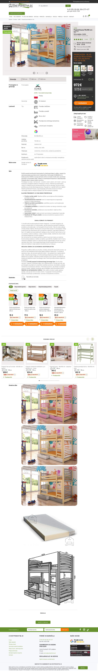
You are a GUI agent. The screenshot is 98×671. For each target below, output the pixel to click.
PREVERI (64, 629)
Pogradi (56, 286)
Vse (11, 286)
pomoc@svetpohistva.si (50, 653)
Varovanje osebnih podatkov (16, 646)
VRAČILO (55, 16)
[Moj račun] (83, 16)
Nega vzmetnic (32, 286)
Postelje (15, 19)
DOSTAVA (36, 16)
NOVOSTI (66, 16)
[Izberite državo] (86, 16)
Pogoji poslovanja (13, 650)
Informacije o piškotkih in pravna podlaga (64, 667)
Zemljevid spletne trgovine (15, 653)
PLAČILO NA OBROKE (27, 16)
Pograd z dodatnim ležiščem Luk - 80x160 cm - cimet (36, 367)
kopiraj (90, 89)
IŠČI (68, 6)
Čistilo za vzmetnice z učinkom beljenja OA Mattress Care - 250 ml (45, 309)
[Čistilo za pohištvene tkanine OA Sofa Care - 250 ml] (15, 299)
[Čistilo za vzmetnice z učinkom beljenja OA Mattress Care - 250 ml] (45, 299)
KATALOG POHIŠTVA (16, 13)
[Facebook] (80, 629)
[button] (34, 73)
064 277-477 (84, 9)
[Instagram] (84, 629)
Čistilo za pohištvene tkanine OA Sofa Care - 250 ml (15, 309)
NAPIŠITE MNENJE (43, 622)
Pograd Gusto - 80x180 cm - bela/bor (60, 366)
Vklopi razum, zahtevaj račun (16, 648)
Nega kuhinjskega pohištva (45, 286)
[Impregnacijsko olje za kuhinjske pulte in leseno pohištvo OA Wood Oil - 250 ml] (60, 299)
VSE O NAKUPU (17, 16)
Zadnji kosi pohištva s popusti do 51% (19, 1)
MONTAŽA (42, 16)
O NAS (10, 16)
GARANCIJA (49, 16)
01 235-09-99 (74, 9)
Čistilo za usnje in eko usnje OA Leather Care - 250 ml (29, 309)
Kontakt (11, 655)
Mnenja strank (12, 644)
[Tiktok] (87, 629)
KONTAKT (71, 16)
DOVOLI (83, 668)
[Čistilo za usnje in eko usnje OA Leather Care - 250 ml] (30, 299)
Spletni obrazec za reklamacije (47, 659)
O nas (10, 640)
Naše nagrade (12, 642)
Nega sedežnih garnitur (20, 286)
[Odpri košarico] (88, 16)
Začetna (10, 19)
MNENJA (60, 16)
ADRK (19, 19)
